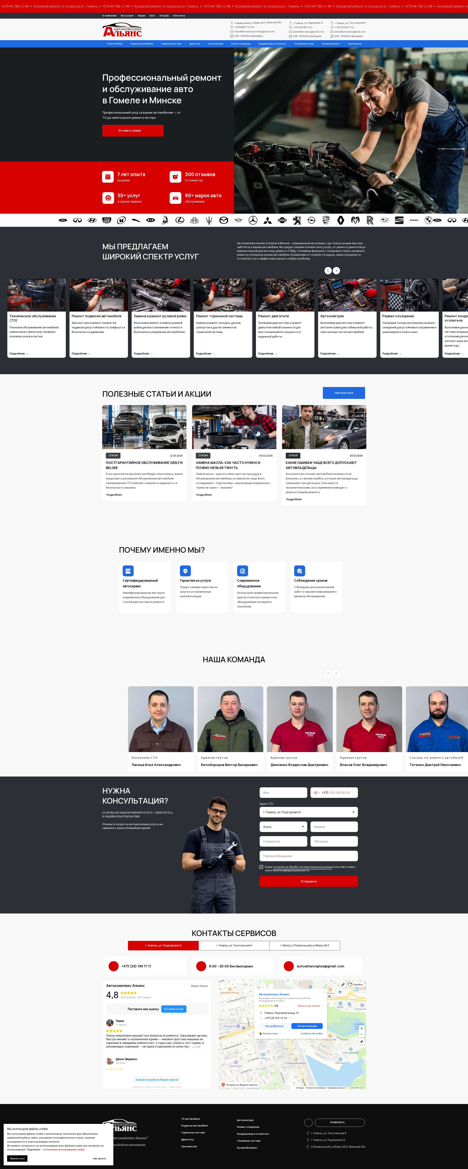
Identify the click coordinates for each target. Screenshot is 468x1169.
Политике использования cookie (65, 1149)
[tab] (163, 945)
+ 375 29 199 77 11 (302, 27)
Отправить (309, 881)
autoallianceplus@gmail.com (308, 32)
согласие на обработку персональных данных (302, 867)
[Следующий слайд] (336, 270)
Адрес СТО (266, 804)
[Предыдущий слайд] (328, 270)
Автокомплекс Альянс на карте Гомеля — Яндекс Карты (157, 1087)
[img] (144, 427)
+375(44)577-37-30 (244, 27)
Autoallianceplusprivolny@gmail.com (254, 31)
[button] (318, 6)
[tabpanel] (234, 1028)
